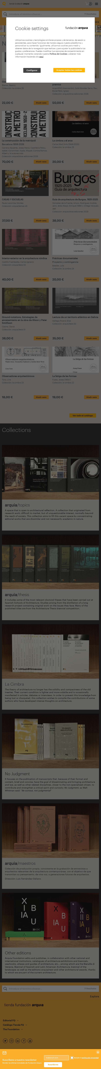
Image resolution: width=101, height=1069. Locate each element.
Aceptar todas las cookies (69, 70)
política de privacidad (90, 1058)
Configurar (31, 70)
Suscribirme (53, 1064)
